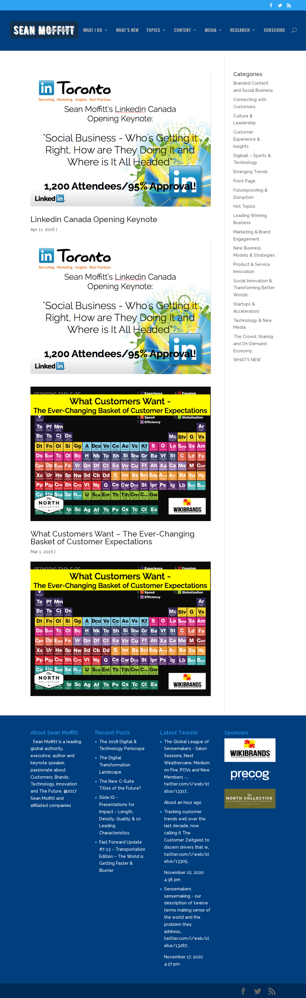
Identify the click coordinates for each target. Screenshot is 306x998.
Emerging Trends (250, 171)
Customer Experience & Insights (246, 139)
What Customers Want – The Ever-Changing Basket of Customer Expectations (112, 537)
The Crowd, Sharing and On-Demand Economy (253, 343)
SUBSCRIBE (274, 30)
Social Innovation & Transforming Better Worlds (254, 287)
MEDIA (210, 30)
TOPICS (153, 30)
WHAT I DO (92, 30)
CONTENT (182, 30)
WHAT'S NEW (247, 359)
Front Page (244, 181)
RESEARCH (240, 30)
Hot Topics (244, 206)
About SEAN (58, 30)
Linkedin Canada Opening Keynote (93, 219)
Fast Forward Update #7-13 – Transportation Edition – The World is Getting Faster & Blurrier (122, 856)
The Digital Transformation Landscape (114, 764)
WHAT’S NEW (127, 30)
